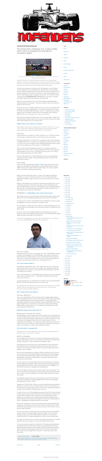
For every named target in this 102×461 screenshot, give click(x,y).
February (68, 216)
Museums (66, 149)
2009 (66, 269)
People (52, 438)
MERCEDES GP (67, 98)
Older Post (57, 444)
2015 (66, 258)
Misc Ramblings (67, 64)
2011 (66, 265)
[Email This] (32, 436)
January (68, 256)
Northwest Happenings (69, 70)
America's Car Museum (70, 109)
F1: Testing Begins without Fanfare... (74, 230)
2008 (66, 271)
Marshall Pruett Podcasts (70, 121)
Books (30, 438)
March (67, 214)
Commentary (66, 133)
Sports (65, 76)
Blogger (56, 457)
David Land (67, 114)
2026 (66, 177)
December (68, 197)
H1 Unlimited (68, 116)
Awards (65, 54)
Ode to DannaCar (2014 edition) (73, 242)
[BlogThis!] (34, 436)
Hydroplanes (66, 140)
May (67, 210)
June (67, 209)
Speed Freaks (28, 439)
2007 (66, 273)
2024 (66, 181)
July (67, 207)
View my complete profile (76, 285)
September (68, 203)
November (68, 199)
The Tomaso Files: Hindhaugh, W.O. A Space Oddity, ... (74, 246)
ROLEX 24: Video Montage (72, 248)
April (67, 212)
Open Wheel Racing (68, 153)
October (68, 201)
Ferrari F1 (66, 92)
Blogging (26, 438)
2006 (66, 275)
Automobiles (66, 130)
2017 (66, 194)
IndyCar (65, 142)
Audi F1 (65, 89)
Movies (65, 67)
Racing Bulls (66, 100)
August (68, 205)
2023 (66, 183)
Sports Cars (33, 439)
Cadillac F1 (66, 91)
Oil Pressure (67, 122)
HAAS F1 (66, 94)
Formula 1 (66, 139)
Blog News (66, 57)
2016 (66, 196)
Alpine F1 (66, 85)
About (65, 48)
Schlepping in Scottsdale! (71, 238)
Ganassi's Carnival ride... (71, 253)
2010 (66, 267)
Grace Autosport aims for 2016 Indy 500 (74, 240)
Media (49, 438)
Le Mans (65, 146)
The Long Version (69, 124)
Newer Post (19, 444)
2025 (66, 179)
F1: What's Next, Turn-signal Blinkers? (74, 228)
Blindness (22, 438)
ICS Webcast (45, 438)
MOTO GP (66, 148)
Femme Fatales (34, 438)
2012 (66, 263)
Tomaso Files (39, 439)
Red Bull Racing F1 (68, 102)
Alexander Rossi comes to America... (74, 221)
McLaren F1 (66, 96)
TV (42, 439)
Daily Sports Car (68, 112)
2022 (66, 185)
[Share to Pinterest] (38, 436)
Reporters (23, 439)
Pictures (65, 73)
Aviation (65, 131)
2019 (66, 190)
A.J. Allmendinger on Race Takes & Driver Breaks (39, 193)
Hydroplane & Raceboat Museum (72, 117)
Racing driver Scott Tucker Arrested (73, 244)
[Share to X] (35, 436)
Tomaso (74, 280)
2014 (66, 260)
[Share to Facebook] (37, 436)
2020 (66, 188)
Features (66, 135)
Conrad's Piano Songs (70, 111)
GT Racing (40, 438)
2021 (66, 187)
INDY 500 (66, 144)
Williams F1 (66, 103)
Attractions (66, 51)
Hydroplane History (69, 119)
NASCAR (66, 151)
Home (39, 444)
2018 (66, 192)
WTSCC (45, 439)
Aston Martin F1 (67, 87)
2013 (66, 262)
